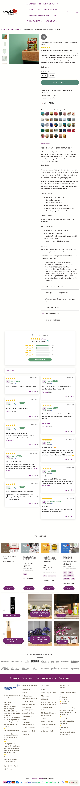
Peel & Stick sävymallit (48, 724)
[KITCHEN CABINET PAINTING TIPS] (70, 548)
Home (3, 29)
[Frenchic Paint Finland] (10, 12)
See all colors (45, 143)
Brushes (61, 615)
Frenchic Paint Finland (37, 778)
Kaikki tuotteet (13, 29)
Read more (9, 588)
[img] (11, 378)
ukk (54, 576)
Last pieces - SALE (47, 731)
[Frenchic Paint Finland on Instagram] (11, 766)
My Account (26, 689)
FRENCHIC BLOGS (46, 9)
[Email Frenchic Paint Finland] (5, 766)
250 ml (44, 75)
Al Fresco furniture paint (40, 614)
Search (43, 689)
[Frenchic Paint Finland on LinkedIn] (15, 766)
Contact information (29, 704)
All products (45, 696)
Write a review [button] (40, 359)
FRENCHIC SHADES (48, 4)
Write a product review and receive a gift (60, 300)
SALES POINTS (33, 21)
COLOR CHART (46, 728)
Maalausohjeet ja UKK (48, 693)
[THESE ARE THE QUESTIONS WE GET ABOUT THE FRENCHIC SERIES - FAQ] (50, 548)
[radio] (43, 114)
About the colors (52, 307)
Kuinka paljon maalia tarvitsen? (9, 557)
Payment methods (52, 320)
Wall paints (62, 642)
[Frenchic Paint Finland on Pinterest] (18, 766)
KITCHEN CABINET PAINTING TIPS (68, 557)
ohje (25, 574)
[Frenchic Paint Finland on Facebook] (8, 766)
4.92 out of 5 (44, 339)
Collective (25, 734)
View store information (49, 98)
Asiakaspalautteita (28, 728)
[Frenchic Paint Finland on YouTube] (11, 770)
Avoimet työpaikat (28, 731)
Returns (25, 693)
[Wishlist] (74, 12)
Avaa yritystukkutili (28, 713)
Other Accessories (12, 615)
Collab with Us (27, 716)
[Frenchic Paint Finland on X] (8, 770)
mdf (73, 578)
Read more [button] (46, 423)
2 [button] (39, 525)
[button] (45, 47)
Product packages (47, 721)
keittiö (70, 572)
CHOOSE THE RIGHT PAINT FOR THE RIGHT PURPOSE (29, 558)
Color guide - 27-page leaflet (56, 293)
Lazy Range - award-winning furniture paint (40, 639)
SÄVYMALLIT (31, 4)
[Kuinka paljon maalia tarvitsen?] (10, 548)
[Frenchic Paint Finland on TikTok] (5, 770)
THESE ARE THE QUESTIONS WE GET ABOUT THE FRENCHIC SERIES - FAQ (49, 558)
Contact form (64, 727)
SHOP (30, 9)
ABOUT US (50, 21)
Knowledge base (40, 536)
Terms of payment (28, 701)
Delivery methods (52, 313)
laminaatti (66, 578)
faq (45, 576)
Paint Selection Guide (54, 286)
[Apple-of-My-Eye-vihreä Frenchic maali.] (24, 49)
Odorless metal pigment (13, 640)
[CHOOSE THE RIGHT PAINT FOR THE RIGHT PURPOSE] (30, 548)
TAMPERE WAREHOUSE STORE (42, 15)
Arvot (24, 719)
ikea (65, 572)
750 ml (51, 75)
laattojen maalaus (68, 575)
